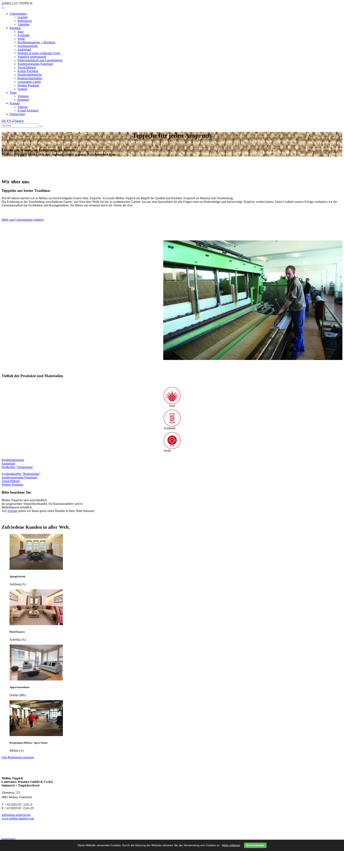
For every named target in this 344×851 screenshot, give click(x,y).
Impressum (8, 838)
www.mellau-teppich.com (18, 818)
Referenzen (25, 21)
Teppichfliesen (27, 67)
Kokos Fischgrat (28, 71)
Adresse (23, 107)
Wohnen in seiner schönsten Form (39, 53)
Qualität (22, 17)
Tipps (13, 92)
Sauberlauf (24, 49)
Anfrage (12, 511)
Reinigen (23, 99)
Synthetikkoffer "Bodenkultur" (21, 474)
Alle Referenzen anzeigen (18, 757)
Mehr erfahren (231, 845)
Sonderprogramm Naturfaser (35, 64)
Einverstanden (255, 845)
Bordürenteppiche (13, 460)
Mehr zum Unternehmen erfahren (23, 219)
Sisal (20, 31)
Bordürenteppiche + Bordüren (36, 42)
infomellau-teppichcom (16, 815)
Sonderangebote (28, 46)
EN (9, 121)
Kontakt (15, 103)
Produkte (15, 28)
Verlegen (23, 96)
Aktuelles (23, 24)
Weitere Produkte (28, 85)
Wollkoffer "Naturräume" (18, 467)
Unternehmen (18, 13)
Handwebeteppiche (30, 74)
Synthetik (23, 35)
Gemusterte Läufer (29, 81)
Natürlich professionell (32, 56)
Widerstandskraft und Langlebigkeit (40, 60)
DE (4, 121)
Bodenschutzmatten (30, 78)
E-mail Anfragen (28, 110)
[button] (3, 8)
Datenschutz (17, 114)
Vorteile (22, 89)
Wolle (21, 38)
